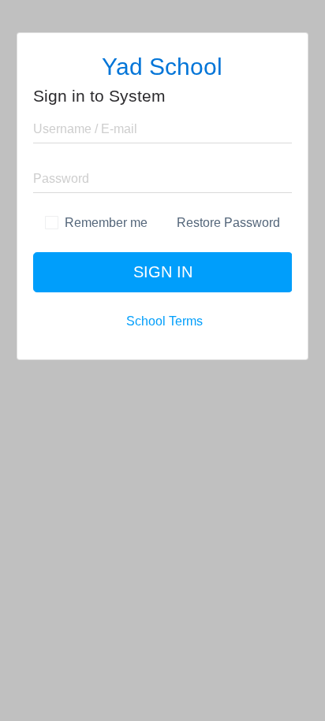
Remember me (106, 222)
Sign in (162, 272)
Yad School (162, 67)
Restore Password (227, 222)
